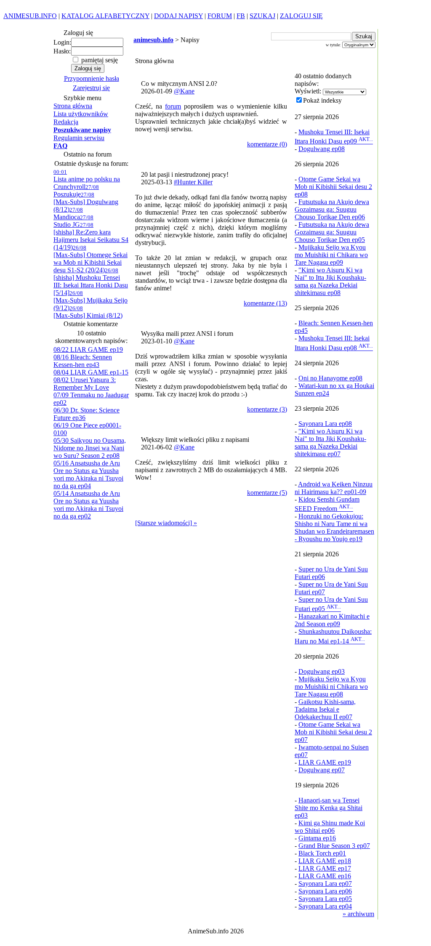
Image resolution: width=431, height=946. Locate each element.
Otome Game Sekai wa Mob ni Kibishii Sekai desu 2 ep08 (333, 186)
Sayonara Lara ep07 (325, 883)
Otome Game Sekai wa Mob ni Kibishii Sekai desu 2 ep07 (333, 732)
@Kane (184, 91)
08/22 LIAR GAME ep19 (88, 349)
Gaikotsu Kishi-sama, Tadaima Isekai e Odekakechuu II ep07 (325, 709)
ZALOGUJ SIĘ (301, 15)
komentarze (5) (267, 492)
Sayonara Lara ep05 (325, 898)
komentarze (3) (267, 409)
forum (173, 106)
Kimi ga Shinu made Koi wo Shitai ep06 (330, 826)
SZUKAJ (262, 15)
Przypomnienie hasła (91, 78)
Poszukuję (76, 191)
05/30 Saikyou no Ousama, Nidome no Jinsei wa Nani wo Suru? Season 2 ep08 (89, 448)
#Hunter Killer (193, 182)
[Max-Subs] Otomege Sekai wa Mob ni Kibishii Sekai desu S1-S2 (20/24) (90, 259)
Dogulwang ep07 (321, 769)
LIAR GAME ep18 (324, 860)
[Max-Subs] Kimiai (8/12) (87, 312)
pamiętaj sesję (99, 60)
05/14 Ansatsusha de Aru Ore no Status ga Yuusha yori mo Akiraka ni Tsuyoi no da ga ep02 (88, 505)
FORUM (220, 15)
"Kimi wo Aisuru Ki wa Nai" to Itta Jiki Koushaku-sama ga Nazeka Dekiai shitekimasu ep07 (330, 442)
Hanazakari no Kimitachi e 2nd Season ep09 (332, 620)
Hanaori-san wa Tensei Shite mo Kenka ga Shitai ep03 (328, 808)
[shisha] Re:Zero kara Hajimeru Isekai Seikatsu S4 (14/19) (90, 236)
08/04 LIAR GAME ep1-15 (90, 372)
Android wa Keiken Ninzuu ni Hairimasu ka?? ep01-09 (333, 488)
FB (241, 15)
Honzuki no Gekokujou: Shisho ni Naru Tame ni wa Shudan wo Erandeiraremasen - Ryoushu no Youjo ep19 (334, 527)
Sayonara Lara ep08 (325, 423)
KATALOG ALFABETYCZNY (105, 15)
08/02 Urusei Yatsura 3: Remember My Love (84, 383)
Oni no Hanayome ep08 (330, 378)
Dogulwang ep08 (321, 148)
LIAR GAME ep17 (324, 868)
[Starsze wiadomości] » (166, 522)
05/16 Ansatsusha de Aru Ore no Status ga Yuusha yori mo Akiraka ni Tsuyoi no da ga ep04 (88, 474)
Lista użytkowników (80, 113)
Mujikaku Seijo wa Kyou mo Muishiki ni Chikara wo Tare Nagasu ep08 (331, 686)
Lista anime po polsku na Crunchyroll (86, 179)
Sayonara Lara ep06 (325, 891)
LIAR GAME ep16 (324, 876)
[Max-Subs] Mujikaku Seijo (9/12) (90, 300)
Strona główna (72, 105)
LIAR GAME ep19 (324, 762)
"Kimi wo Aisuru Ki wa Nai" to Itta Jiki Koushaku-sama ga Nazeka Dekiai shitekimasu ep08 (330, 281)
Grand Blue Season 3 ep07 (334, 845)
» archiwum (358, 913)
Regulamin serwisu (78, 137)
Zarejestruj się (91, 87)
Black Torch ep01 (322, 853)
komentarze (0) (267, 144)
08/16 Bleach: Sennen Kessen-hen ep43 (82, 360)
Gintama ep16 (317, 838)
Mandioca (68, 214)
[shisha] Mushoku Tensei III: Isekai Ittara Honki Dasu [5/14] (90, 281)
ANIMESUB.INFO (30, 15)
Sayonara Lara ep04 (325, 906)
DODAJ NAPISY (178, 15)
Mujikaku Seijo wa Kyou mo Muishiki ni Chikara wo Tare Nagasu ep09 (331, 255)
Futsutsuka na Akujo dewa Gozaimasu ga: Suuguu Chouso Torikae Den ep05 (332, 232)
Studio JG (73, 221)
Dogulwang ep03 (321, 671)
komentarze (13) (265, 303)
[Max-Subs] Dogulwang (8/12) (85, 202)
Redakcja (65, 121)
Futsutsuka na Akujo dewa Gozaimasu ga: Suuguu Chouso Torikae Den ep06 (332, 209)
